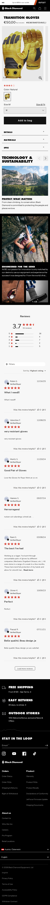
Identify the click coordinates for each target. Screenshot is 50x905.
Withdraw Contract (9, 901)
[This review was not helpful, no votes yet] (43, 409)
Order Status (7, 776)
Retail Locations (8, 841)
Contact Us (6, 818)
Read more (28, 570)
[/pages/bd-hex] (3, 3)
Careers (5, 830)
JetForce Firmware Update (37, 799)
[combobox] (34, 371)
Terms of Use (7, 884)
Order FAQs (6, 782)
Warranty (30, 776)
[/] (12, 8)
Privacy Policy (7, 878)
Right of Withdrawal (10, 793)
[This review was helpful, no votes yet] (38, 409)
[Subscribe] (46, 745)
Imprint (5, 872)
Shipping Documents (34, 805)
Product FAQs (31, 782)
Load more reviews (25, 668)
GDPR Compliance (9, 896)
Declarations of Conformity (37, 793)
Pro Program (7, 835)
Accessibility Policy (9, 890)
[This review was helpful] (38, 580)
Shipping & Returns (10, 788)
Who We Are (7, 824)
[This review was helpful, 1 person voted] (38, 658)
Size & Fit (40, 104)
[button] (34, 8)
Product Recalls (32, 788)
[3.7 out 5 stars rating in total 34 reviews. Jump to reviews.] (10, 85)
